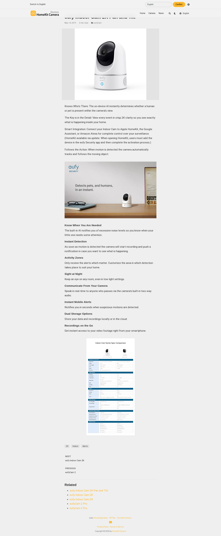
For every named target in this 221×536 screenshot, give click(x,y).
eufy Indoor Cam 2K (74, 460)
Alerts (85, 446)
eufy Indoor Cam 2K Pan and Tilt (89, 490)
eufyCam (98, 23)
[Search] (169, 13)
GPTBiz (112, 518)
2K (67, 446)
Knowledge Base (101, 518)
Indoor (75, 446)
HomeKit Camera (124, 518)
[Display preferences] (174, 13)
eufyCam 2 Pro (78, 503)
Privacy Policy (102, 527)
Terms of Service (117, 527)
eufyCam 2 (70, 472)
